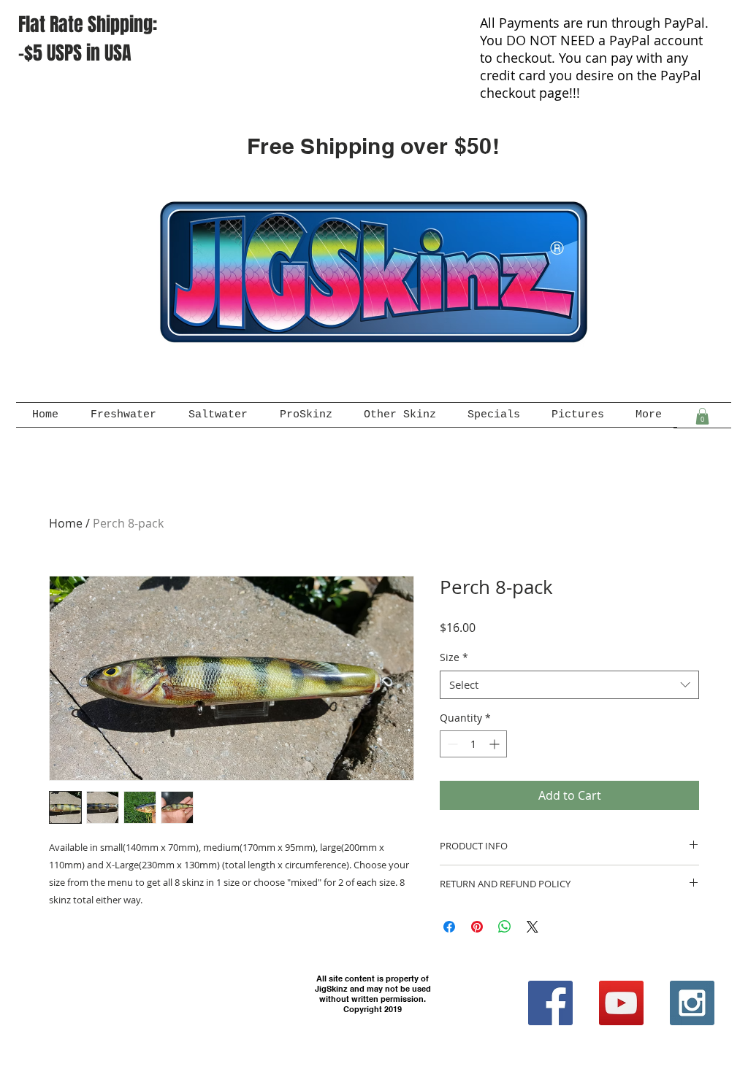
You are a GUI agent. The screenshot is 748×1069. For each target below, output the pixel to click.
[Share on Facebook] (449, 926)
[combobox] (569, 685)
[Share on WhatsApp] (505, 926)
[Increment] (495, 744)
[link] (702, 416)
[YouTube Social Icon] (621, 1003)
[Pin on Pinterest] (477, 926)
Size (454, 657)
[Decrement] (451, 744)
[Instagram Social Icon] (692, 1003)
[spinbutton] (473, 744)
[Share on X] (532, 926)
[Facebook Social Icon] (550, 1003)
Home (66, 523)
